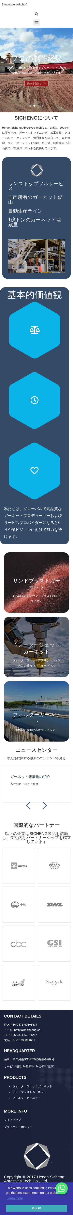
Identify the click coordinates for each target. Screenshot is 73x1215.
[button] (36, 22)
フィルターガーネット (26, 1097)
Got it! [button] (36, 1208)
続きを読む (34, 83)
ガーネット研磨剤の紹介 (30, 777)
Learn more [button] (14, 1198)
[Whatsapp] (61, 1188)
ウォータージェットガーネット (32, 1086)
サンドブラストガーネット (29, 1092)
